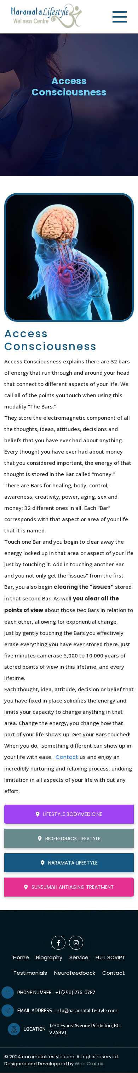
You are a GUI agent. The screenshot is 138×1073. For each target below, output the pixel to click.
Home (21, 957)
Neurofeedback (74, 973)
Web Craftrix (89, 1063)
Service (78, 957)
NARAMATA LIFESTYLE (73, 862)
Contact (67, 757)
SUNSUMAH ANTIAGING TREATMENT (72, 887)
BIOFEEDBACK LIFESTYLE (72, 838)
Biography (49, 957)
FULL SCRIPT (110, 957)
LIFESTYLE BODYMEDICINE (72, 814)
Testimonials (30, 973)
